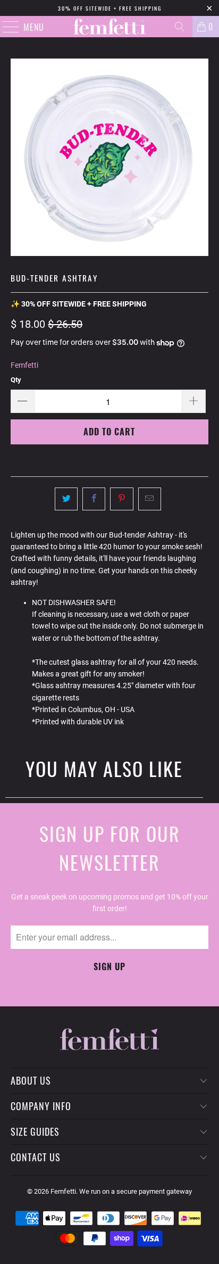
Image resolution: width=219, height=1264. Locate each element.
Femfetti (24, 365)
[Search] (180, 26)
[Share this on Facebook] (93, 499)
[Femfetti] (109, 26)
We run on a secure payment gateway (135, 1191)
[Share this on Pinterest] (121, 499)
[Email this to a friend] (149, 499)
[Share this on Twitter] (66, 499)
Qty (16, 380)
